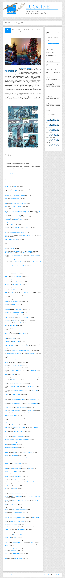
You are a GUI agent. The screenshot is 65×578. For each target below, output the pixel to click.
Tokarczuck (7, 517)
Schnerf (6, 312)
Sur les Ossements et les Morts (19, 517)
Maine (14, 452)
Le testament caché (16, 341)
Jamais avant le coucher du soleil (18, 397)
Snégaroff (7, 422)
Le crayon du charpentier (16, 218)
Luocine (47, 98)
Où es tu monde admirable (16, 222)
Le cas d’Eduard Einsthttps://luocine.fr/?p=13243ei (22, 350)
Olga (13, 317)
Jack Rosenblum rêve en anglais (19, 427)
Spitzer (6, 431)
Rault (6, 193)
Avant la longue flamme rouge (17, 399)
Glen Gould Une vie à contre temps (18, 203)
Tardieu (6, 481)
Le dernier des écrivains (18, 216)
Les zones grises (17, 276)
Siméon (6, 390)
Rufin (6, 251)
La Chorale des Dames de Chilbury (18, 265)
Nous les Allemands (17, 434)
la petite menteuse (18, 219)
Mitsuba (13, 377)
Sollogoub (7, 424)
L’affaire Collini (18, 309)
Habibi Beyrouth (14, 287)
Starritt (6, 434)
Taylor (6, 488)
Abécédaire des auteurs (51, 55)
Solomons (7, 427)
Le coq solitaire (13, 550)
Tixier (6, 512)
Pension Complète (18, 322)
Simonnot (7, 394)
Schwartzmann (8, 322)
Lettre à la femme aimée (18, 390)
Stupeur (13, 374)
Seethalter (7, 344)
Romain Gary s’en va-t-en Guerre (30, 352)
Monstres (14, 208)
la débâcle (29, 412)
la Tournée (13, 224)
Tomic (6, 521)
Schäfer (6, 304)
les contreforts (33, 399)
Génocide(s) (30, 468)
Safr (5, 279)
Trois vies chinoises (32, 386)
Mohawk (15, 263)
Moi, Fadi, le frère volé (15, 301)
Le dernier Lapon (13, 556)
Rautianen (7, 195)
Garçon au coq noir (18, 383)
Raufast (6, 189)
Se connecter (49, 57)
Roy (5, 242)
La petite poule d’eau (15, 242)
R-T (6, 180)
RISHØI (6, 215)
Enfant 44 (14, 418)
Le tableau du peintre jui (17, 365)
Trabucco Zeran (8, 537)
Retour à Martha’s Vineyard (35, 261)
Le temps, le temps (26, 457)
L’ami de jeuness (16, 355)
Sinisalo (6, 397)
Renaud (6, 200)
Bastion (29, 322)
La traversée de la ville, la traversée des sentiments (17, 544)
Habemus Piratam (13, 190)
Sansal (6, 295)
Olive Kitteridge (15, 447)
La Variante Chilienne (34, 189)
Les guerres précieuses (16, 548)
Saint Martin (7, 284)
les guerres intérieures (28, 526)
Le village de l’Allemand (33, 295)
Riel (5, 211)
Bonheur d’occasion (32, 242)
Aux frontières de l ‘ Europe (16, 255)
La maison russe (15, 424)
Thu (5, 507)
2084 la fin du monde (16, 295)
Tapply (6, 479)
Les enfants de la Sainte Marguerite (17, 521)
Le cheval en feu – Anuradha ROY (52, 76)
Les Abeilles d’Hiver (17, 307)
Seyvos (6, 367)
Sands (6, 292)
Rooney (6, 222)
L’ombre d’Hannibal (35, 255)
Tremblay (6, 542)
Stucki (6, 449)
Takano (6, 468)
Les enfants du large (17, 476)
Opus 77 (15, 186)
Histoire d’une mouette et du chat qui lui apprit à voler (23, 359)
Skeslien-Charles (8, 407)
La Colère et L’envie (15, 198)
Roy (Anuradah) (8, 239)
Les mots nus (10, 230)
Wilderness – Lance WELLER (51, 72)
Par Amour (16, 526)
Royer (6, 245)
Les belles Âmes (15, 289)
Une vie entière (30, 344)
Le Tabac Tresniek (16, 344)
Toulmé (6, 529)
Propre (15, 537)
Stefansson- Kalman (9, 439)
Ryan (6, 265)
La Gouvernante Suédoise (32, 403)
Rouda (6, 230)
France (27, 173)
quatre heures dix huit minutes (30, 379)
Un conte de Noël (16, 215)
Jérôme (22, 68)
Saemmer (7, 276)
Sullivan (6, 452)
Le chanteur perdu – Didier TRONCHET (26, 30)
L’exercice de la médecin (10, 352)
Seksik (6, 350)
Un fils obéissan (30, 353)
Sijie (5, 386)
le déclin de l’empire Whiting (17, 261)
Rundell (6, 259)
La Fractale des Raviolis (16, 189)
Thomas (6, 496)
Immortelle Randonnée (9, 252)
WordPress (58, 574)
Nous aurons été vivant (32, 481)
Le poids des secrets (15, 328)
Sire (5, 399)
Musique (38, 173)
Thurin (6, 504)
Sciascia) (6, 336)
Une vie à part (13, 415)
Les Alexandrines (15, 524)
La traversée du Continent (18, 542)
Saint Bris (6, 281)
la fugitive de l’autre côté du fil (17, 206)
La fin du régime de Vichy (16, 449)
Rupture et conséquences (18, 436)
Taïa (5, 465)
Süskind (6, 455)
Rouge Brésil (29, 251)
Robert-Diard (7, 219)
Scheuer (6, 307)
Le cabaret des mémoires (18, 312)
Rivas (6, 218)
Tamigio (6, 471)
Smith (6, 418)
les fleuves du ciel (13, 325)
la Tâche (12, 235)
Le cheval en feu (14, 239)
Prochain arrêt (26, 320)
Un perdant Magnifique (17, 367)
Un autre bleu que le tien (17, 512)
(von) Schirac (7, 309)
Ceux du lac (13, 245)
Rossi (6, 224)
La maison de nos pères (28, 212)
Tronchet (6, 553)
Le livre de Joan (14, 504)
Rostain (6, 227)
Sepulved (6, 359)
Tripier (6, 548)
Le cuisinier (13, 457)
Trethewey (7, 540)
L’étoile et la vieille (15, 227)
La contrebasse (15, 455)
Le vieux (27, 227)
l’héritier (14, 273)
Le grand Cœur (17, 251)
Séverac (6, 365)
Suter (6, 457)
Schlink (6, 317)
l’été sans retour (18, 299)
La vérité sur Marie (19, 532)
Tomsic (6, 524)
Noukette (29, 68)
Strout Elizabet (8, 447)
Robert (6, 216)
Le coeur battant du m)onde (18, 431)
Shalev (6, 374)
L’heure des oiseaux (16, 394)
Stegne (6, 442)
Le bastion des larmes (15, 465)
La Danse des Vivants (15, 193)
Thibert (6, 491)
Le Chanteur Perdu (16, 553)
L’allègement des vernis (16, 281)
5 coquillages (11, 173)
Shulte (6, 383)
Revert (6, 206)
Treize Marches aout (16, 468)
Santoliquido (7, 299)
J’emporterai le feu (30, 410)
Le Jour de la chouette (17, 336)
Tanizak (6, 473)
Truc (5, 556)
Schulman (7, 320)
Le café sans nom (24, 345)
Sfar (5, 370)
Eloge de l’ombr (15, 473)
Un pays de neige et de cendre (18, 195)
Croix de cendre (33, 355)
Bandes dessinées (17, 173)
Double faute (13, 332)
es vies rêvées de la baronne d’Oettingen (22, 422)
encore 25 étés (15, 304)
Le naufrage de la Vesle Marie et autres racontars (19, 211)
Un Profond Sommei (18, 558)
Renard (6, 198)
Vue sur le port (15, 488)
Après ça (12, 248)
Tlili (5, 514)
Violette (47, 95)
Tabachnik (7, 463)
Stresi (6, 444)
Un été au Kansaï (16, 412)
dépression (24, 173)
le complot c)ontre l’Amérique (27, 235)
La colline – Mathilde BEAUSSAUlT (52, 79)
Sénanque (7, 355)
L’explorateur (15, 259)
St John (6, 436)
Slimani (6, 410)
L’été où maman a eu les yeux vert (19, 509)
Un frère (36, 500)
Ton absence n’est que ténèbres (22, 439)
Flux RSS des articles (50, 52)
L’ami (14, 485)
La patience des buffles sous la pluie (19, 500)
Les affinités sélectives (27, 452)
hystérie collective (22, 333)
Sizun (6, 403)
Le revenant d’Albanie (26, 252)
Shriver (6, 332)
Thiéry (6, 493)
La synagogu (12, 279)
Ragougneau (7, 186)
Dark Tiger (14, 479)
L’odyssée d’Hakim (21, 529)
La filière (13, 292)
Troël (6, 550)
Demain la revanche (16, 493)
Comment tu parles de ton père (16, 370)
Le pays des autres (15, 410)
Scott (6, 338)
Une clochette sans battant (34, 328)
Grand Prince (13, 444)
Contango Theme (47, 574)
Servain (6, 362)
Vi (26, 507)
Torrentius (13, 491)
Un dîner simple (13, 514)
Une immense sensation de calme (17, 232)
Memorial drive (17, 540)
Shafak (6, 325)
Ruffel (6, 248)
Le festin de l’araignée (16, 463)
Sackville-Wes (7, 273)
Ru (10, 507)
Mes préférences (32, 173)
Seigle (6, 348)
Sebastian (7, 341)
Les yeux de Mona (17, 314)
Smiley (6, 415)
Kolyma (26, 418)
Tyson (6, 558)
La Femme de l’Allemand (15, 403)
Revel (6, 203)
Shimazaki (7, 328)
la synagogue (33, 370)
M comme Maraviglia (15, 471)
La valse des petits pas (16, 200)
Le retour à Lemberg (28, 292)
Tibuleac (6, 509)
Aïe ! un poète (35, 390)
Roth (6, 235)
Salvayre (6, 289)
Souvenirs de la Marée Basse (34, 496)
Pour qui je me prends (17, 284)
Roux (6, 232)
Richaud (6, 208)
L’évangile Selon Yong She (14, 386)
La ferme (35, 418)
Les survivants (14, 320)
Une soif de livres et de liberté (21, 407)
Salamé (6, 287)
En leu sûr (30, 442)
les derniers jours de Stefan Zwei (14, 353)
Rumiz (6, 255)
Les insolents (12, 338)
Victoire (31, 542)
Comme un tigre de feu (18, 534)
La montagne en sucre (17, 442)
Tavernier (6, 485)
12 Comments (20, 34)
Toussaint (7, 532)
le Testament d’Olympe (17, 496)
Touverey (6, 534)
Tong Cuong (7, 526)
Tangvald (6, 476)
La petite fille (26, 317)
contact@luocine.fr (11, 574)
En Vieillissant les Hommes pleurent (19, 348)
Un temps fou (15, 481)
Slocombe (7, 412)
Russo (6, 261)
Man (19, 507)
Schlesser (6, 314)
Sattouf (6, 301)
